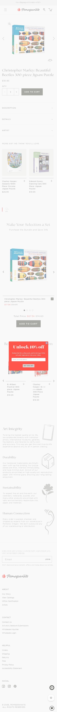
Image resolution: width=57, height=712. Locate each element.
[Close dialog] (47, 343)
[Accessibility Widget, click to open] (52, 687)
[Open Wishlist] (52, 708)
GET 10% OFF (29, 365)
